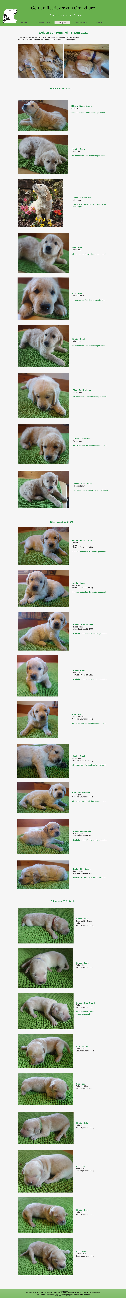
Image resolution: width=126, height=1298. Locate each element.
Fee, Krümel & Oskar (66, 15)
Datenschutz (58, 1295)
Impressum (68, 1295)
